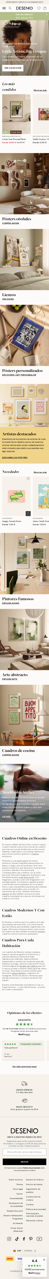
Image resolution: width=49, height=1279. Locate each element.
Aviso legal (18, 1189)
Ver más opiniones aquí (24, 1066)
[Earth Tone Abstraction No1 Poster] (21, 171)
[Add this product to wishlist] (28, 96)
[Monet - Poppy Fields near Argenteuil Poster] (26, 537)
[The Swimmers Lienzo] (41, 246)
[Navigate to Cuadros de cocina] (24, 715)
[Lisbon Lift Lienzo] (21, 240)
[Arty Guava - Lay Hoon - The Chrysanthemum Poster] (30, 399)
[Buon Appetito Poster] (38, 698)
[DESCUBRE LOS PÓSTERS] (24, 405)
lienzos (35, 854)
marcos (5, 894)
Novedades (10, 471)
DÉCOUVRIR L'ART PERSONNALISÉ (19, 375)
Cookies (30, 1204)
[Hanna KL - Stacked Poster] (23, 387)
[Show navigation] (4, 8)
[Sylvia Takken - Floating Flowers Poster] (46, 399)
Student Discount (15, 1211)
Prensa (20, 1184)
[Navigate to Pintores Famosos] (24, 563)
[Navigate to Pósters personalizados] (24, 335)
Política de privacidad (31, 1168)
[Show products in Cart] (45, 8)
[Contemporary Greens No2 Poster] (37, 621)
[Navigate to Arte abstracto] (24, 639)
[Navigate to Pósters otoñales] (24, 183)
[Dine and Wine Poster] (19, 694)
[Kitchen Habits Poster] (19, 710)
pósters (41, 931)
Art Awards (18, 1223)
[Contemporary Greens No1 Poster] (24, 619)
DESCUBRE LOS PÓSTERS (14, 457)
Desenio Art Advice (35, 1180)
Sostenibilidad (16, 1198)
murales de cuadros (28, 966)
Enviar (24, 1162)
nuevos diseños (18, 973)
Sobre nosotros (16, 1180)
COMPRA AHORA (10, 223)
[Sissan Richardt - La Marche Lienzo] (27, 248)
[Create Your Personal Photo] (45, 327)
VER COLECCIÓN (12, 68)
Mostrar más (40, 90)
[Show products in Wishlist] (39, 8)
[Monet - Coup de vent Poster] (29, 550)
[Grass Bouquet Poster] (8, 172)
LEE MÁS (6, 816)
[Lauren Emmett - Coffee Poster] (36, 384)
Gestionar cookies (34, 1220)
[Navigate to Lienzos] (24, 259)
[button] (34, 1267)
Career (19, 1194)
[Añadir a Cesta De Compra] (28, 513)
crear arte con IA (26, 877)
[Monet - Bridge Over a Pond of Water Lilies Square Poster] (45, 547)
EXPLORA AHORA (10, 603)
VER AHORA (8, 299)
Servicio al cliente (34, 1184)
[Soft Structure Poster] (15, 161)
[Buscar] (10, 8)
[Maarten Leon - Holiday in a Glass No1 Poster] (11, 402)
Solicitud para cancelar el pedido (34, 1214)
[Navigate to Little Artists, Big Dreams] (24, 48)
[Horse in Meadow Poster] (24, 160)
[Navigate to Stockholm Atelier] (24, 793)
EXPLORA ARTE (9, 679)
